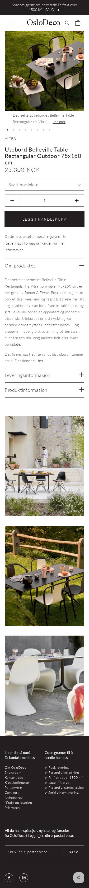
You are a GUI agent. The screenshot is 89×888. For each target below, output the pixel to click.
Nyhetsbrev (14, 797)
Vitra (10, 138)
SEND (73, 851)
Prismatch (12, 808)
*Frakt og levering (18, 803)
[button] (9, 23)
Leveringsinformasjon (28, 375)
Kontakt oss (14, 777)
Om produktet (20, 265)
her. (41, 361)
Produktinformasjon (26, 390)
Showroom (13, 772)
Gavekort (12, 792)
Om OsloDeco (16, 767)
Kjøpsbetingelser (17, 782)
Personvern (13, 787)
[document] (44, 78)
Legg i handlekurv (44, 219)
